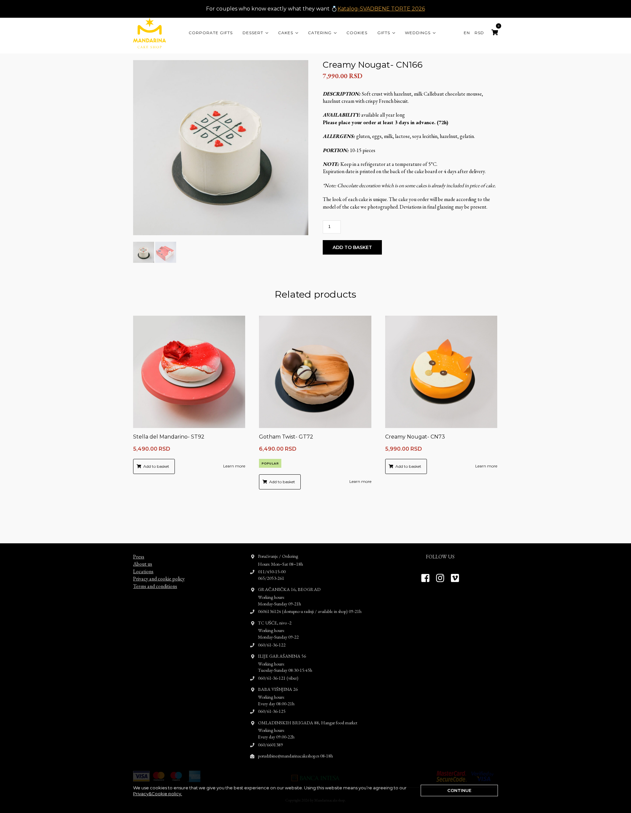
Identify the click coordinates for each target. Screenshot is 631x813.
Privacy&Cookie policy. (157, 793)
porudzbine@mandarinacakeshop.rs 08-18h (295, 756)
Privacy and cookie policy (159, 578)
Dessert (253, 32)
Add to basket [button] (156, 466)
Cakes (285, 32)
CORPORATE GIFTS (211, 32)
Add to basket (352, 247)
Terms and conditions (155, 586)
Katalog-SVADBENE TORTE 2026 (381, 9)
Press (138, 556)
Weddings (418, 32)
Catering (320, 32)
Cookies (356, 32)
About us (142, 563)
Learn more (234, 465)
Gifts (383, 32)
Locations (143, 571)
